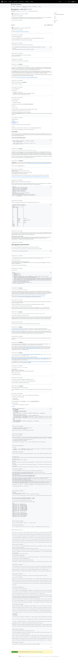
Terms (27, 656)
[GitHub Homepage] (19, 656)
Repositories (19, 6)
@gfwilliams (21, 160)
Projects (30, 6)
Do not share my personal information (54, 656)
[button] (51, 13)
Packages (35, 6)
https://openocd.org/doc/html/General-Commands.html (20, 329)
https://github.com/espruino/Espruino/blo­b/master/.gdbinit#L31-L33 (32, 354)
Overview (13, 6)
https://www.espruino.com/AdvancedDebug (22, 31)
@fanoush (20, 64)
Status (35, 656)
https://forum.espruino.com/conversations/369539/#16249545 (28, 77)
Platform (5, 1)
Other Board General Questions (33, 11)
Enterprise (27, 1)
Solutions (10, 1)
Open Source (21, 1)
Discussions (25, 6)
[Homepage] (2, 1)
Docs (40, 656)
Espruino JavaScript (17, 4)
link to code (13, 406)
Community (37, 656)
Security (32, 656)
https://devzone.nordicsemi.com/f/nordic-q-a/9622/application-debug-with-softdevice (32, 295)
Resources (15, 1)
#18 (17, 181)
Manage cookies (47, 656)
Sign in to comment (40, 651)
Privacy (29, 656)
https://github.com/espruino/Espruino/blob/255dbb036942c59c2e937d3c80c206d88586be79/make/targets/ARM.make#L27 (30, 176)
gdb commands (14, 122)
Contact (43, 656)
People (40, 6)
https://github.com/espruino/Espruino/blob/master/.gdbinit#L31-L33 (32, 347)
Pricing (32, 1)
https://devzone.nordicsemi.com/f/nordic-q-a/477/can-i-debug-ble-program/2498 (36, 361)
